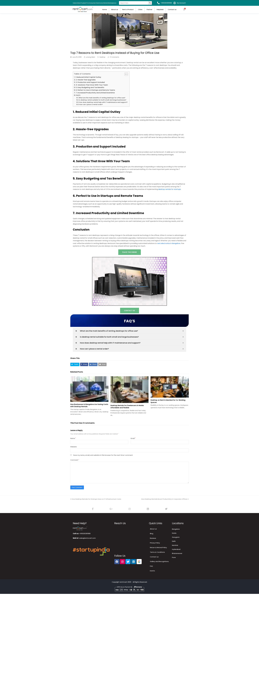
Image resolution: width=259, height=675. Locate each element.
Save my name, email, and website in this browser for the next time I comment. (103, 455)
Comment (74, 460)
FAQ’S (78, 95)
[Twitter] (166, 509)
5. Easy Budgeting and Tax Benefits (90, 87)
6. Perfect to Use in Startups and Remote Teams (95, 90)
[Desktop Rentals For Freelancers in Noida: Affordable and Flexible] (129, 389)
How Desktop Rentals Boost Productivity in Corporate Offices (164, 499)
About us (114, 9)
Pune (174, 557)
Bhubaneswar (177, 553)
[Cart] (183, 9)
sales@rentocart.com (87, 538)
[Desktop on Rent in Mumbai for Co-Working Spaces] (170, 387)
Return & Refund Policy (158, 547)
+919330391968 (84, 533)
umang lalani (90, 57)
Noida (174, 533)
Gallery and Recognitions (159, 561)
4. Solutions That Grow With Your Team (92, 85)
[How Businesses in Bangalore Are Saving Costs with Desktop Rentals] (89, 389)
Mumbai (175, 545)
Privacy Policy (155, 543)
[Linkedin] (148, 509)
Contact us (172, 9)
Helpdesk (160, 9)
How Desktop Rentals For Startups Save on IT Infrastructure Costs (96, 499)
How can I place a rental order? (91, 104)
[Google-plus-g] (111, 509)
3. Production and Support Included (90, 82)
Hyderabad (176, 549)
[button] (74, 364)
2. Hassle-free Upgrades (86, 80)
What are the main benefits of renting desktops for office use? (102, 98)
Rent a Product (128, 9)
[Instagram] (129, 509)
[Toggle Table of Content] (125, 74)
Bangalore (176, 529)
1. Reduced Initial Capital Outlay (88, 77)
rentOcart (123, 582)
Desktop (102, 57)
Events (152, 571)
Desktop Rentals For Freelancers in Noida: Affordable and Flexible (127, 406)
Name (73, 438)
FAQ (151, 566)
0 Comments (114, 57)
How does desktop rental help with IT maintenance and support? (103, 102)
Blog (151, 533)
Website (73, 447)
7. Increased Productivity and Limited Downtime (95, 93)
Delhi (174, 541)
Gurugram (176, 537)
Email (133, 438)
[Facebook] (116, 561)
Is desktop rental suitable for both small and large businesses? (102, 100)
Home (104, 9)
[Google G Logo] (139, 561)
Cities (140, 9)
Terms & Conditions (157, 552)
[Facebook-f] (93, 509)
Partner (149, 9)
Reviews (153, 538)
